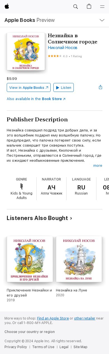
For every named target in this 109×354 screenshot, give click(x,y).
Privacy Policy (15, 347)
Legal (64, 347)
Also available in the (34, 99)
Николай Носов (62, 47)
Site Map (80, 347)
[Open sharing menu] (101, 87)
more (97, 165)
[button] (75, 6)
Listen (66, 87)
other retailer (84, 318)
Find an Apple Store (53, 318)
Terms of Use (43, 347)
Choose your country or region (29, 332)
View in (26, 87)
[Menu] (102, 6)
